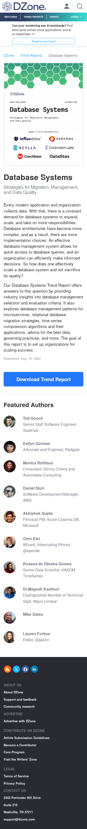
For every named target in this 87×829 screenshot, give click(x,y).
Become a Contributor (20, 745)
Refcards (10, 16)
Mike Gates (33, 614)
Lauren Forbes (36, 633)
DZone (9, 55)
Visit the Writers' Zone (20, 759)
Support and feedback (20, 699)
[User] (66, 7)
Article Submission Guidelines (27, 737)
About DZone (13, 692)
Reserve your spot (44, 41)
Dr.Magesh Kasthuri (41, 589)
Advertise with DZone (20, 721)
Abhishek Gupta (38, 513)
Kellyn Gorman (36, 443)
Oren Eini (31, 538)
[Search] (79, 6)
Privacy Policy (14, 783)
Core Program (14, 752)
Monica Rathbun (38, 463)
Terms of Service (16, 776)
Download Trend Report (43, 379)
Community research (19, 706)
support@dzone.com (19, 819)
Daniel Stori (33, 488)
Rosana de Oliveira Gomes (47, 563)
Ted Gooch (33, 418)
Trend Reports (33, 16)
